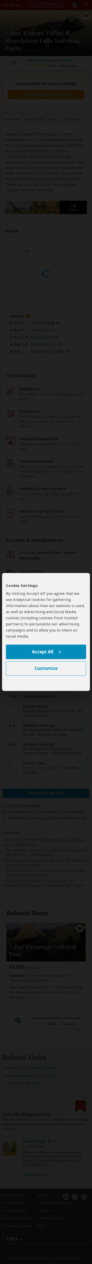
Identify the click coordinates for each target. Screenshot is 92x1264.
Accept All (42, 652)
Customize (45, 668)
